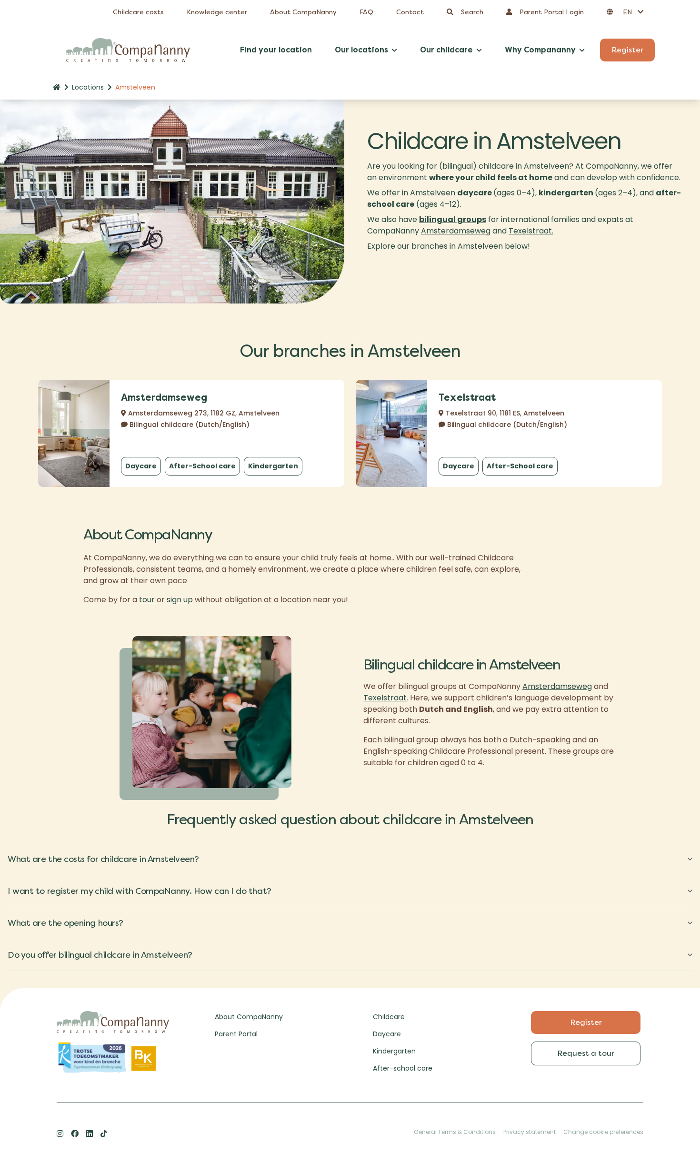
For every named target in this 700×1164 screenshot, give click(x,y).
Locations (88, 87)
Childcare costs (138, 12)
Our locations (361, 49)
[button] (625, 12)
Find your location (276, 49)
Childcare (389, 1017)
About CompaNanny (303, 12)
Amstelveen (135, 87)
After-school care (402, 1068)
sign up (180, 599)
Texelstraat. (531, 230)
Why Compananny (540, 49)
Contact (410, 12)
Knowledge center (217, 12)
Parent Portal (236, 1034)
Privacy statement (529, 1132)
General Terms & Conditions (455, 1132)
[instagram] (60, 1133)
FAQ (366, 12)
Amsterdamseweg (455, 230)
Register (627, 49)
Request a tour (585, 1053)
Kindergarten (273, 466)
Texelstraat (385, 697)
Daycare (141, 466)
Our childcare (446, 49)
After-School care (202, 466)
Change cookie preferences (603, 1132)
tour (148, 599)
